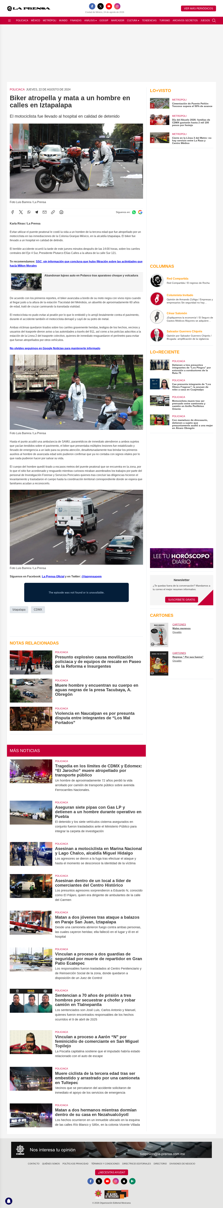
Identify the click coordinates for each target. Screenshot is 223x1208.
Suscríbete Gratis (181, 599)
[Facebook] (92, 6)
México (35, 20)
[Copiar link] (53, 212)
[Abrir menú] (9, 20)
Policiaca (22, 20)
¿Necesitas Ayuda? (111, 1172)
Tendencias (149, 20)
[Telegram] (36, 212)
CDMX (38, 609)
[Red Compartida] (157, 281)
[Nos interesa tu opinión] (111, 1150)
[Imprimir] (61, 212)
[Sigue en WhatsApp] (134, 212)
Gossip (103, 20)
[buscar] (214, 20)
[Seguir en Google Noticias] (140, 212)
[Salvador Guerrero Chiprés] (157, 335)
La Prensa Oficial (53, 576)
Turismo (164, 20)
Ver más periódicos (198, 8)
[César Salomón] (157, 317)
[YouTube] (109, 6)
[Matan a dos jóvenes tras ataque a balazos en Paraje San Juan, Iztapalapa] (31, 927)
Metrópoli (49, 20)
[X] (100, 6)
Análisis (90, 20)
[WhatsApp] (28, 212)
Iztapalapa (19, 609)
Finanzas (76, 20)
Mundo (63, 20)
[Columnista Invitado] (157, 299)
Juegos (205, 20)
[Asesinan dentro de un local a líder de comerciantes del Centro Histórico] (31, 890)
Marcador (117, 20)
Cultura (133, 20)
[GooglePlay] (132, 1181)
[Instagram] (117, 6)
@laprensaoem (92, 576)
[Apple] (124, 1181)
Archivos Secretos (185, 20)
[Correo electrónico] (44, 212)
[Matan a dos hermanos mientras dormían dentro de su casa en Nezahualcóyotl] (31, 1117)
